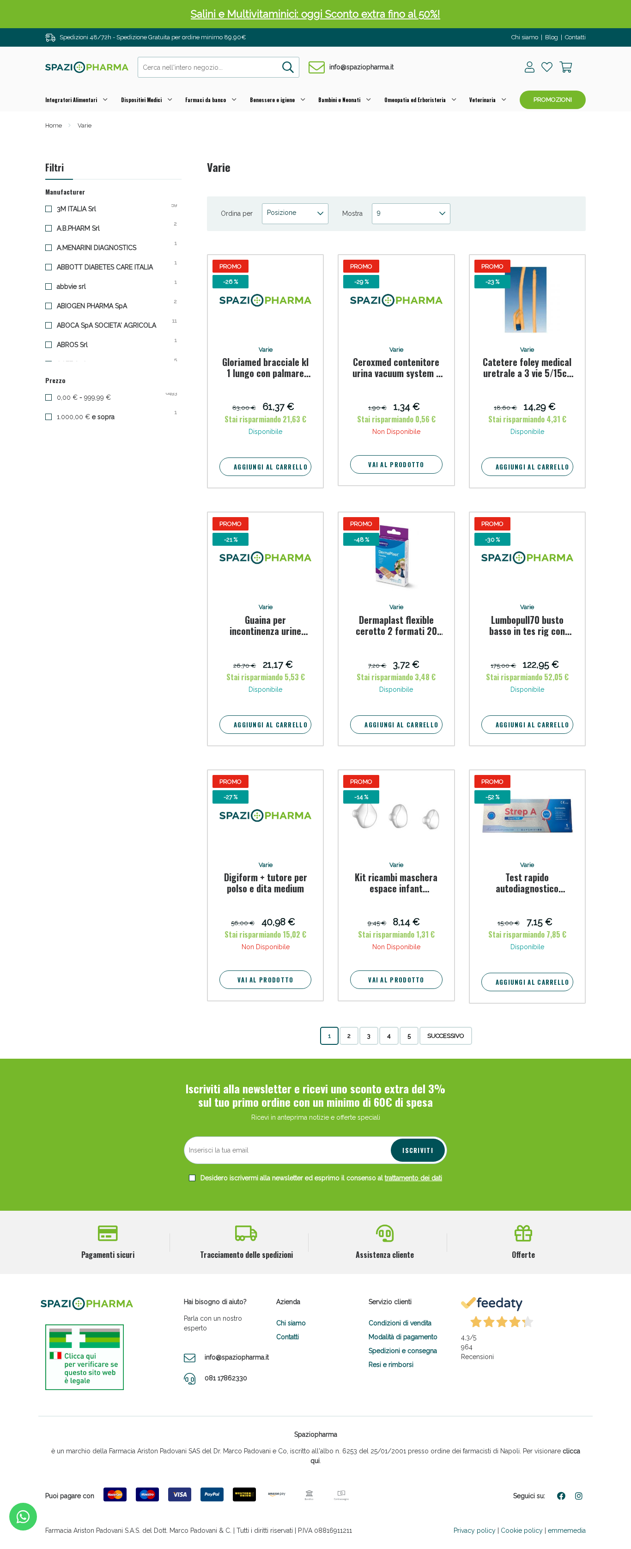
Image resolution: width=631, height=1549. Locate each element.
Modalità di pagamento (403, 1337)
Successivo (445, 1035)
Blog (551, 37)
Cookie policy (522, 1530)
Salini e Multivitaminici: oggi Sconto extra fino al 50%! (315, 14)
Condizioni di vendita (400, 1323)
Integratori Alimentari (71, 100)
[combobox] (218, 67)
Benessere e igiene (272, 100)
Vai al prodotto (396, 464)
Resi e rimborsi (391, 1364)
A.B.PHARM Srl (85, 228)
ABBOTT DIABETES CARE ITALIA (112, 266)
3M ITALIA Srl (83, 208)
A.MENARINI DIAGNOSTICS (103, 247)
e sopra (94, 416)
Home (53, 125)
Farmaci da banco (205, 100)
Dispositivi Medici (141, 100)
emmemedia (567, 1530)
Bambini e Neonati (339, 100)
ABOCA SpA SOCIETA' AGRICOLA (113, 325)
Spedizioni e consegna (403, 1350)
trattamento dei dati (413, 1178)
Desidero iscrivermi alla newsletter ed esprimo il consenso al (320, 1178)
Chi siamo (524, 37)
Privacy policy (475, 1530)
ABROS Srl (79, 344)
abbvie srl (78, 286)
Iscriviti (417, 1150)
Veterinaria (482, 100)
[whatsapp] (23, 1517)
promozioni (553, 99)
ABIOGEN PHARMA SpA (99, 305)
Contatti (575, 37)
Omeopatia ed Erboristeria (415, 100)
